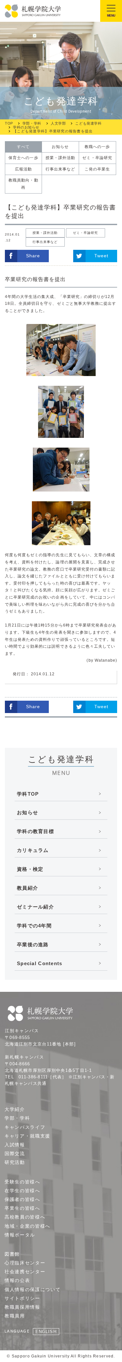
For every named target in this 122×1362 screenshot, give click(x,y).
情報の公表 (17, 1280)
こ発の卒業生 (97, 169)
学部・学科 (31, 123)
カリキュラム (33, 850)
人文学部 (58, 123)
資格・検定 (30, 869)
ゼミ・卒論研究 (97, 157)
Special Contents (39, 963)
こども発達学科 (88, 123)
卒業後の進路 (33, 944)
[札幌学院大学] (33, 11)
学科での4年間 (34, 925)
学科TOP (28, 794)
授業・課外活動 (60, 157)
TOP (9, 123)
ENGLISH (45, 1331)
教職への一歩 (97, 146)
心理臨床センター (25, 1262)
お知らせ (60, 146)
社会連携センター (25, 1271)
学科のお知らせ (26, 127)
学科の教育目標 (35, 831)
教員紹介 (27, 888)
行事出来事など (60, 169)
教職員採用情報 (22, 1307)
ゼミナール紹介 (35, 907)
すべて (23, 146)
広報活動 (23, 169)
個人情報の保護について (33, 1289)
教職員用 (15, 1315)
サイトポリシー (22, 1298)
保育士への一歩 (23, 157)
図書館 (12, 1254)
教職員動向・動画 (23, 184)
